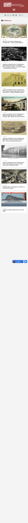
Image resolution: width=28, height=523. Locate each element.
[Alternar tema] (20, 15)
